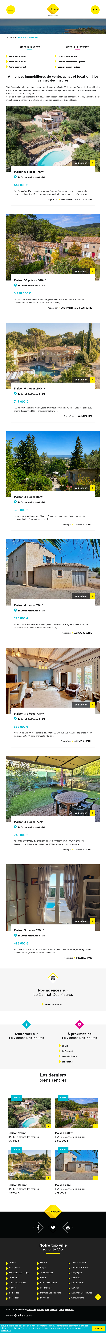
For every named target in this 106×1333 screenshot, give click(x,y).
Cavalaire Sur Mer (17, 1283)
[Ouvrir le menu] (10, 9)
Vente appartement (17, 66)
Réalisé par (10, 1316)
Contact (61, 1310)
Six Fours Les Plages (19, 1273)
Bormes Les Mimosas (50, 1293)
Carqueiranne (77, 1298)
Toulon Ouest (46, 1273)
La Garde (75, 1278)
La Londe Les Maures (81, 1293)
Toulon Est (14, 1278)
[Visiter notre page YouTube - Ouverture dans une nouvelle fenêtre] (68, 1232)
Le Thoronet (67, 1051)
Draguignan (76, 1273)
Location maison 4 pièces (69, 66)
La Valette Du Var (49, 1283)
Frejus (43, 1268)
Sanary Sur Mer (78, 1263)
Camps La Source (69, 1056)
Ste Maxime (67, 1061)
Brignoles (44, 1298)
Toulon (12, 1263)
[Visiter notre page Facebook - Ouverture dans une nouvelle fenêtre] (38, 1232)
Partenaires (53, 1310)
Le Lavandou (77, 1283)
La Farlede (14, 1298)
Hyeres (43, 1263)
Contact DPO (69, 1310)
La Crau (75, 1288)
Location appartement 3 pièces (71, 61)
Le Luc (65, 1045)
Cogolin (13, 1288)
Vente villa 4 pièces (17, 56)
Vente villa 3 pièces (17, 61)
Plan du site (31, 1310)
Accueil (10, 37)
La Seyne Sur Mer (79, 1268)
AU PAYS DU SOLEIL (54, 1004)
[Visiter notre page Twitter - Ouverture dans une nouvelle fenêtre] (53, 1232)
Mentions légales (42, 1310)
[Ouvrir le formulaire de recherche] (95, 9)
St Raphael (14, 1268)
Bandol (43, 1278)
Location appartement (67, 56)
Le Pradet (14, 1293)
